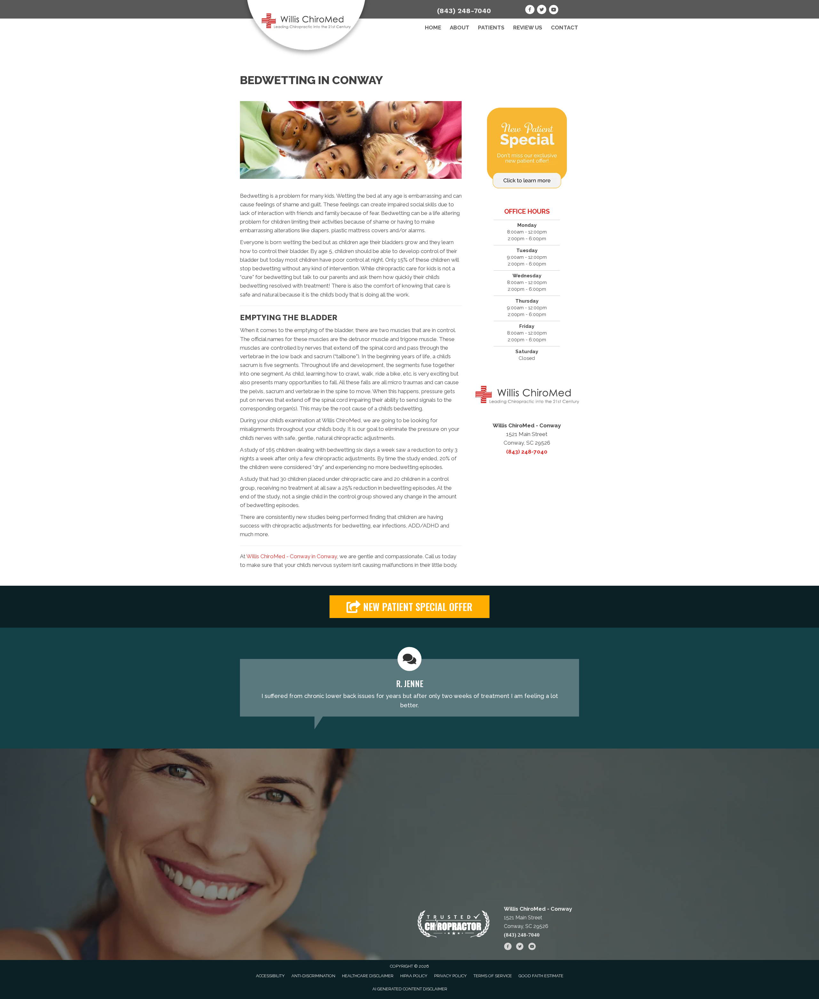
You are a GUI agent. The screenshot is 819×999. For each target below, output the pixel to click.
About (459, 27)
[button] (409, 606)
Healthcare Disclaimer (368, 975)
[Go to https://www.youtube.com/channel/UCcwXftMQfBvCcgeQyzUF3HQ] (553, 10)
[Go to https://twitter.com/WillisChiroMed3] (541, 10)
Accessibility (270, 975)
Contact (564, 27)
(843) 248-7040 (464, 11)
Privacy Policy (450, 975)
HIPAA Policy (413, 975)
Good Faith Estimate (541, 975)
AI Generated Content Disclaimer (409, 989)
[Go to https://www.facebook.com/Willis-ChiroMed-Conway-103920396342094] (530, 10)
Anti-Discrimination (313, 975)
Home (433, 27)
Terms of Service (492, 975)
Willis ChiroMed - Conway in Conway (291, 556)
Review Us (527, 27)
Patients (491, 27)
